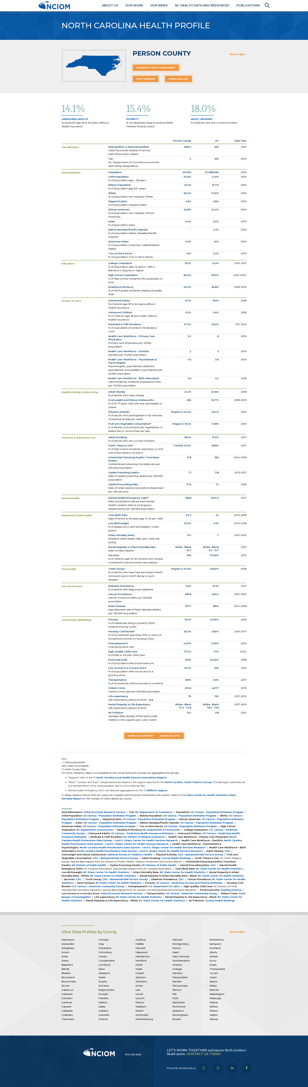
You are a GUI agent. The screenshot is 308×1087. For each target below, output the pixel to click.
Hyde (139, 968)
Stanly (213, 952)
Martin (140, 1010)
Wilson (214, 1010)
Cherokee (68, 1019)
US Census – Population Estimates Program (217, 812)
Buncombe (69, 981)
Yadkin (214, 1014)
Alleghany (68, 948)
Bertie (65, 968)
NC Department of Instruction (95, 829)
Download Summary (140, 736)
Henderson (143, 956)
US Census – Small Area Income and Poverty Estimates (189, 882)
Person (176, 989)
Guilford (141, 939)
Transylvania (217, 968)
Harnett (140, 948)
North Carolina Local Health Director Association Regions (131, 777)
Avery (65, 960)
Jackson (141, 977)
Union (213, 977)
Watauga (215, 998)
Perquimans (180, 985)
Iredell (140, 973)
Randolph (178, 1002)
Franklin (103, 998)
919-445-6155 (133, 1054)
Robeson (178, 1010)
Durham (103, 985)
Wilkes (214, 1006)
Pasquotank (180, 977)
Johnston (141, 981)
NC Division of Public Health (89, 865)
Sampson (215, 943)
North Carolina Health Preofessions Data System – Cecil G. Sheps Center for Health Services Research (142, 847)
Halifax (140, 943)
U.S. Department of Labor (164, 886)
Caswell (66, 1006)
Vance (213, 981)
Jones (139, 985)
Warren (214, 989)
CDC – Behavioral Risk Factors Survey (200, 854)
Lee (138, 989)
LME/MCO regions (156, 790)
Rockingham (180, 1014)
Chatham (67, 1014)
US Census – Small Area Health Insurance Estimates (142, 833)
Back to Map (237, 54)
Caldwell (67, 994)
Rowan (176, 1019)
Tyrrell (214, 973)
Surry (213, 960)
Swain (213, 964)
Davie (101, 977)
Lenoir (139, 994)
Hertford (141, 960)
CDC (227, 851)
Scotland (215, 948)
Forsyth (103, 994)
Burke (66, 985)
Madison (141, 1006)
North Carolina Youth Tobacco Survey (188, 782)
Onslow (177, 964)
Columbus (105, 952)
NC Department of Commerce (153, 812)
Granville (103, 1014)
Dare (101, 968)
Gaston (102, 1002)
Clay (101, 943)
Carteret (67, 1002)
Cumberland (106, 960)
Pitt (174, 994)
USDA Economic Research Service (104, 812)
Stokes (214, 956)
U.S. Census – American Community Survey (98, 886)
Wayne (214, 1002)
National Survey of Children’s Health (130, 854)
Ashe (65, 956)
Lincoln (140, 998)
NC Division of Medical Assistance (144, 836)
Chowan (103, 939)
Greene (103, 1019)
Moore (176, 948)
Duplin (102, 981)
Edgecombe (106, 989)
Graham (103, 1010)
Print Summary (145, 79)
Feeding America (230, 890)
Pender (177, 981)
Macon (140, 1002)
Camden (67, 998)
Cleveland (104, 948)
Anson (65, 952)
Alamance (68, 939)
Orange (177, 968)
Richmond (178, 1006)
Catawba (67, 1010)
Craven (102, 956)
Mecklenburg (144, 1019)
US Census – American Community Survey (191, 893)
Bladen (66, 973)
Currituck (104, 964)
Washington (217, 994)
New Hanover (181, 956)
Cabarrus (67, 989)
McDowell (142, 1014)
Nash (175, 952)
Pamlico (177, 973)
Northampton (181, 960)
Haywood (141, 952)
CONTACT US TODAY (204, 1054)
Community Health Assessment (155, 67)
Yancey (214, 1019)
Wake (213, 985)
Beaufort (67, 964)
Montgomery (180, 943)
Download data (178, 79)
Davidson (104, 973)
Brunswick (68, 977)
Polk (175, 998)
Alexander (68, 943)
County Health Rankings (176, 858)
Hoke (139, 964)
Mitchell (177, 939)
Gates (102, 1006)
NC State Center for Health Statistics (219, 868)
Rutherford (217, 939)
